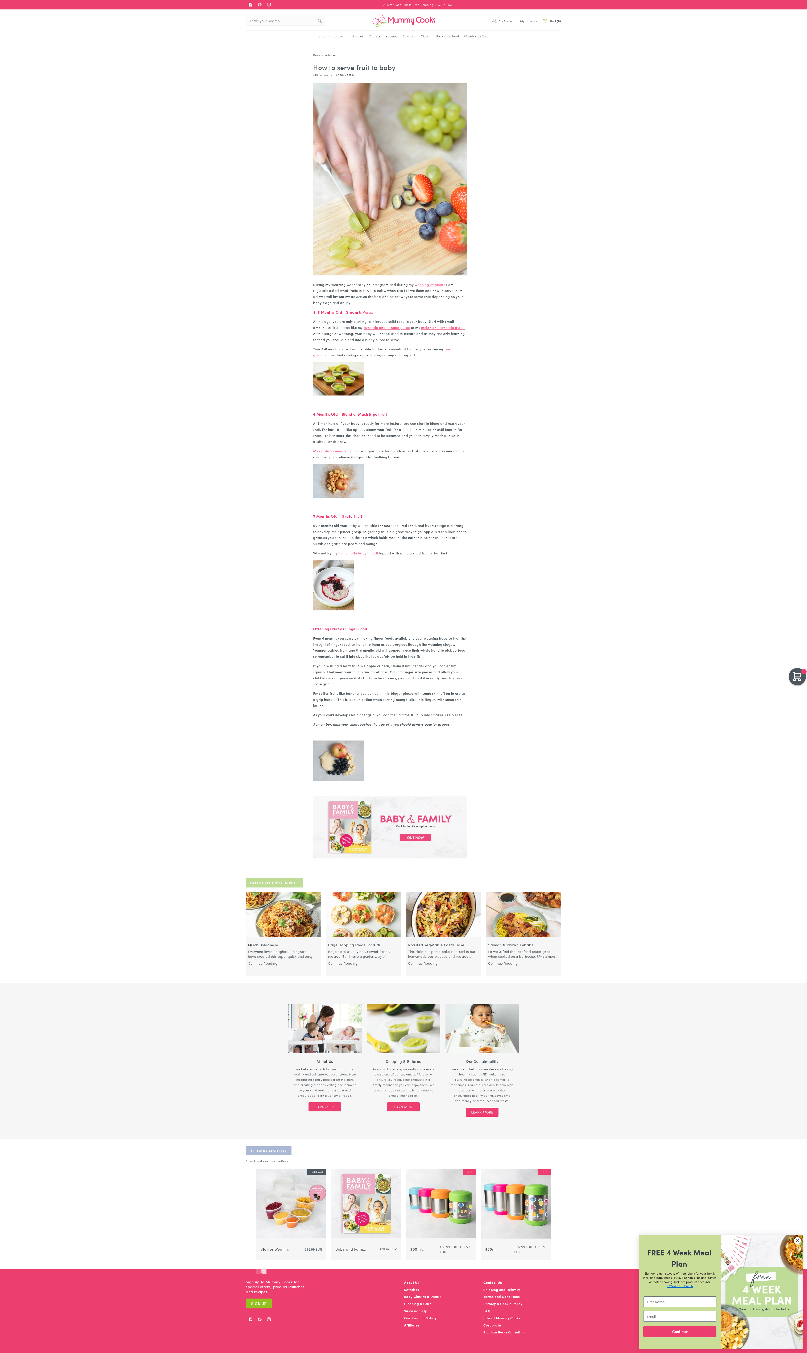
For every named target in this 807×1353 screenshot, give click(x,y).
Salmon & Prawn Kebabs (510, 945)
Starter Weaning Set (275, 1249)
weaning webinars (430, 284)
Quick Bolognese (263, 945)
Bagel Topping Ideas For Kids (354, 945)
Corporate (492, 1325)
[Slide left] (258, 1267)
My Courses (528, 21)
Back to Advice (324, 55)
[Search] (319, 20)
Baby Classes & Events (422, 1296)
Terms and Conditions (501, 1296)
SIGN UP (258, 1303)
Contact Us (492, 1282)
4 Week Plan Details (680, 1286)
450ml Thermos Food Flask (498, 1249)
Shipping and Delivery (501, 1289)
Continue (680, 1331)
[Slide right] (263, 1267)
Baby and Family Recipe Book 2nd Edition (350, 1249)
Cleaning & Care (418, 1303)
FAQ (487, 1310)
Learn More (325, 1106)
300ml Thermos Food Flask (423, 1249)
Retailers (411, 1289)
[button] (324, 36)
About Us (411, 1282)
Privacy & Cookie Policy (502, 1303)
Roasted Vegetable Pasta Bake (436, 945)
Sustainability (415, 1310)
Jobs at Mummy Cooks (501, 1318)
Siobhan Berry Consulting (504, 1332)
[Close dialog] (797, 1240)
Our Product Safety (420, 1318)
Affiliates (411, 1325)
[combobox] (285, 21)
